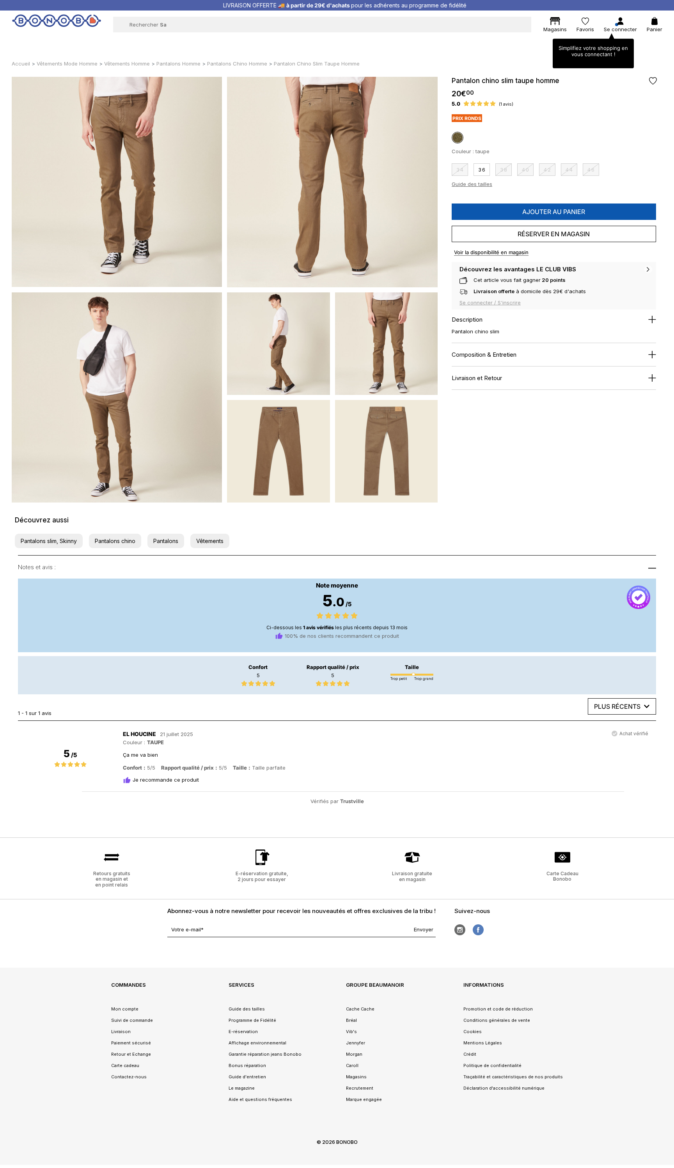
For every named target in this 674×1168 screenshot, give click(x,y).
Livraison (121, 1031)
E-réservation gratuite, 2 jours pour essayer (262, 876)
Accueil (21, 63)
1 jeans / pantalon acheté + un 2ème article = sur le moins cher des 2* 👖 (344, 5)
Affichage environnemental (257, 1043)
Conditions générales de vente (496, 1020)
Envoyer (423, 929)
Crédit (469, 1054)
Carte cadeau (125, 1065)
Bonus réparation (247, 1065)
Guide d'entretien (247, 1077)
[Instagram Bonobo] (459, 929)
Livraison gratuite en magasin (412, 876)
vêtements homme (127, 63)
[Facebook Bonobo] (478, 929)
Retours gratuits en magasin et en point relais (111, 879)
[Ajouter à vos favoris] (652, 81)
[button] (49, 541)
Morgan (354, 1054)
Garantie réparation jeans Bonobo (265, 1054)
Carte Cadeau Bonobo (562, 876)
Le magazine (242, 1088)
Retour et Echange (131, 1054)
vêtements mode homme (67, 63)
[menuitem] (182, 41)
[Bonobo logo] (56, 24)
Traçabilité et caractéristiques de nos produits (513, 1077)
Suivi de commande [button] (132, 1020)
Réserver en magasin (554, 234)
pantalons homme (178, 63)
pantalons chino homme (237, 63)
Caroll (352, 1065)
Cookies (472, 1031)
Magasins (356, 1077)
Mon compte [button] (124, 1009)
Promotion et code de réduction (498, 1009)
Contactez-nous (129, 1077)
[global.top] (666, 980)
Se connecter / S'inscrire (490, 302)
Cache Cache (360, 1009)
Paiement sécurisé (131, 1043)
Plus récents (617, 706)
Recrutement (359, 1088)
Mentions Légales (482, 1043)
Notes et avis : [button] (37, 567)
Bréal (351, 1020)
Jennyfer (355, 1043)
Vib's (351, 1031)
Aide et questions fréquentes (260, 1099)
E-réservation (243, 1031)
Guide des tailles (472, 184)
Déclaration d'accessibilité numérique (504, 1088)
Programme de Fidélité (252, 1020)
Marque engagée (364, 1099)
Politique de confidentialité (492, 1065)
